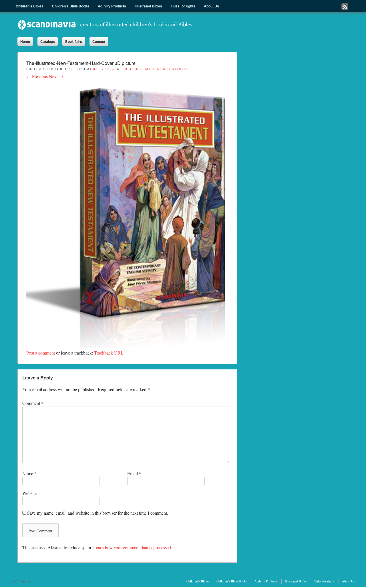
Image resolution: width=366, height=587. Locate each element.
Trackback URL (109, 353)
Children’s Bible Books (231, 581)
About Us (348, 581)
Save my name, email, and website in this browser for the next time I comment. (97, 513)
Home (25, 41)
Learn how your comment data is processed (132, 547)
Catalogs (47, 41)
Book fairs (73, 41)
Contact (98, 41)
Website (29, 493)
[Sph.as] (105, 24)
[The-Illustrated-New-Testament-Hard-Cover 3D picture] (127, 346)
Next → (56, 76)
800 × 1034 (103, 69)
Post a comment (40, 353)
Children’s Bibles (197, 581)
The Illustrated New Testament (155, 69)
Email (134, 473)
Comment (32, 403)
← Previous (37, 76)
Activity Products (265, 581)
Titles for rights (324, 581)
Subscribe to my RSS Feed (344, 6)
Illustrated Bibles (296, 581)
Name (29, 473)
